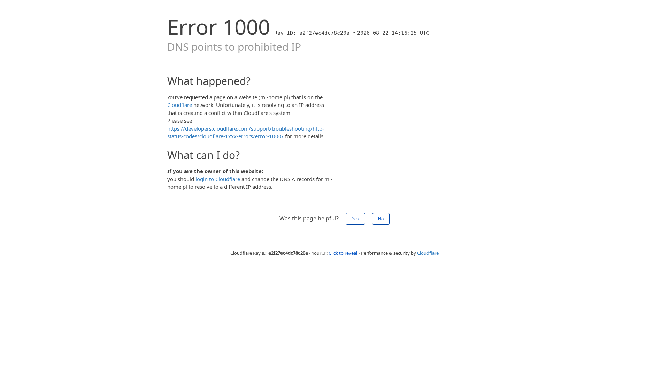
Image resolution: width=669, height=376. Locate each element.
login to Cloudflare (217, 178)
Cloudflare (179, 104)
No (381, 218)
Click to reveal (343, 253)
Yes (355, 218)
